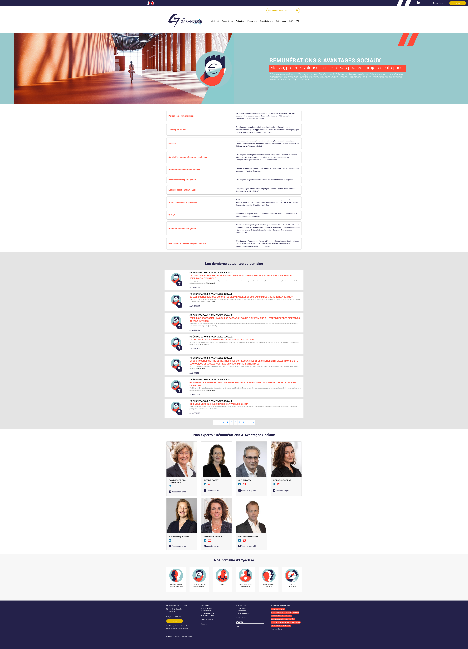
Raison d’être (227, 21)
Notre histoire (208, 608)
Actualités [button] (240, 21)
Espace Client (438, 3)
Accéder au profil (178, 492)
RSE (291, 21)
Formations (252, 21)
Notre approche (208, 613)
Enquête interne (266, 21)
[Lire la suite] (210, 283)
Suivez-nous (281, 21)
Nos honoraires (208, 615)
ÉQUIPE (204, 624)
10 (253, 422)
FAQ (297, 21)
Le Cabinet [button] (214, 21)
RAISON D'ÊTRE (207, 620)
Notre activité (207, 611)
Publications (242, 608)
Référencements (243, 613)
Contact (457, 3)
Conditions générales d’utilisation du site (178, 626)
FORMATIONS (241, 617)
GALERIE (239, 622)
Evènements (242, 611)
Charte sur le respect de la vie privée (177, 628)
